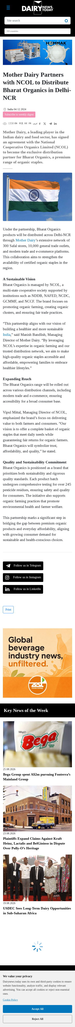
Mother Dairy (26, 240)
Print (8, 609)
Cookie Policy (10, 999)
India (6, 335)
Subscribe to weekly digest (19, 114)
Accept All (37, 1009)
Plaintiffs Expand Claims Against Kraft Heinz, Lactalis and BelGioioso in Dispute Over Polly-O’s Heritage (34, 843)
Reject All (37, 1019)
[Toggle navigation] (8, 8)
